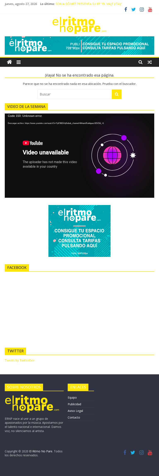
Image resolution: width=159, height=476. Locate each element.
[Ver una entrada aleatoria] (149, 62)
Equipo (72, 397)
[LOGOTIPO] (32, 396)
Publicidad (74, 404)
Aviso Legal (75, 411)
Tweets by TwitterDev (19, 360)
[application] (79, 156)
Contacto (74, 417)
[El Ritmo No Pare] (9, 62)
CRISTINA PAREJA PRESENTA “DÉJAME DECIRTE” (89, 2)
